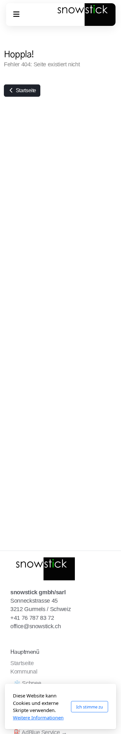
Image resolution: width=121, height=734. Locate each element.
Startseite (25, 90)
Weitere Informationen (38, 717)
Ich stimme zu (89, 707)
